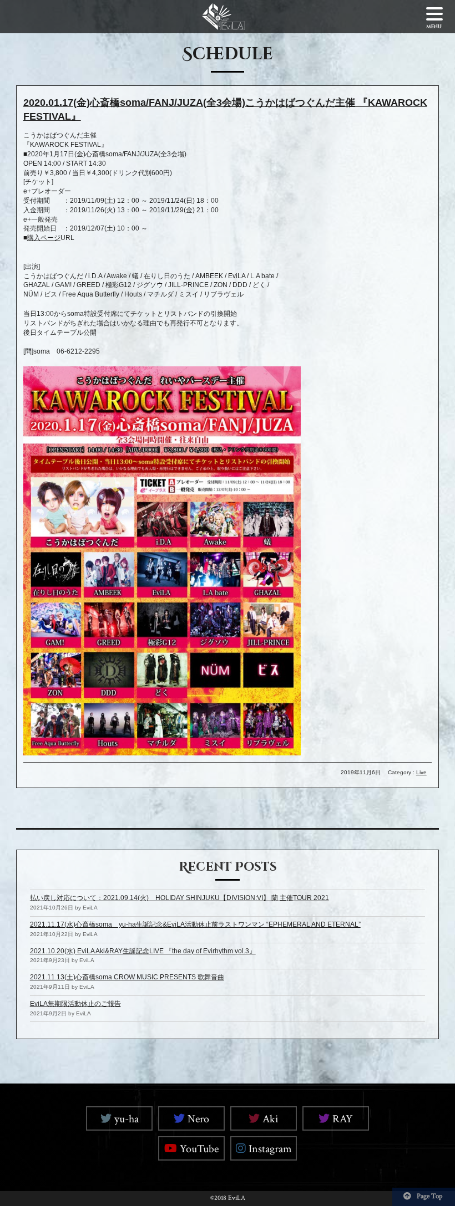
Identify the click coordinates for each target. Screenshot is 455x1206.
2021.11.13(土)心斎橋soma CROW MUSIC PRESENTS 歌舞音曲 (127, 977)
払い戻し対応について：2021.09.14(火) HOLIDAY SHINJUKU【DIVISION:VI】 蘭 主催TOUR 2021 (179, 898)
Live (421, 772)
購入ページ (43, 238)
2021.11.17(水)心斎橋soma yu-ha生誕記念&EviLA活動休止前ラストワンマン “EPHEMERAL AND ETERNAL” (195, 924)
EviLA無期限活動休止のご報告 (75, 1004)
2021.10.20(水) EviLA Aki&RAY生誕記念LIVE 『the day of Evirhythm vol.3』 (143, 951)
